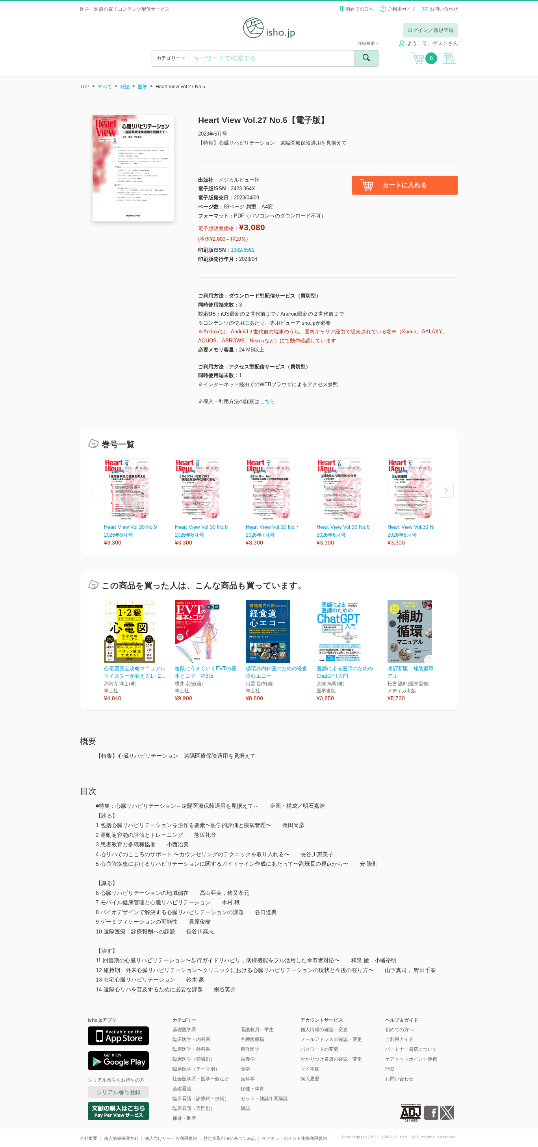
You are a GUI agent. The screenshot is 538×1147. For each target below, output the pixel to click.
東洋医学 (250, 1049)
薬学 (245, 1069)
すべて (105, 86)
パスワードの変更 (319, 1049)
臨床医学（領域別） (194, 1059)
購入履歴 (310, 1079)
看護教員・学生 (257, 1029)
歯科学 (248, 1079)
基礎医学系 (184, 1029)
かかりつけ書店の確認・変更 (331, 1059)
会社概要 (88, 1138)
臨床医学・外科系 (191, 1049)
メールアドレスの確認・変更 (331, 1039)
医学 (142, 86)
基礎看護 (182, 1088)
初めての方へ (359, 9)
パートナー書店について (411, 1049)
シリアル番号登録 (118, 1092)
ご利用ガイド (402, 9)
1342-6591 (242, 250)
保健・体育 (252, 1088)
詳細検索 (367, 43)
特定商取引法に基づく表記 (230, 1138)
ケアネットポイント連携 (411, 1059)
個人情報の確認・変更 (324, 1029)
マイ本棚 (310, 1069)
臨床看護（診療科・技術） (201, 1098)
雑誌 (125, 86)
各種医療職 (252, 1039)
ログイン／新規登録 (431, 30)
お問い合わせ (444, 9)
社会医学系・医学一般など (201, 1079)
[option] (139, 502)
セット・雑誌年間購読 (264, 1098)
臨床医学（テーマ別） (196, 1069)
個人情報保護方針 (121, 1138)
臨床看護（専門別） (194, 1108)
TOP (84, 86)
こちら (267, 401)
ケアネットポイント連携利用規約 (294, 1138)
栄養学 (248, 1059)
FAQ (389, 1069)
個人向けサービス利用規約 (171, 1138)
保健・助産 (184, 1118)
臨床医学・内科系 (191, 1039)
